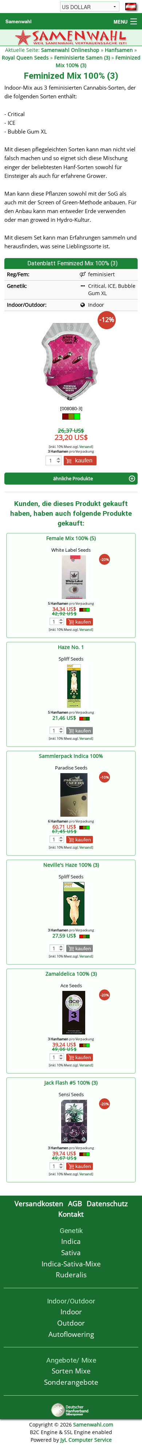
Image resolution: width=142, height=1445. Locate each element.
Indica (71, 1241)
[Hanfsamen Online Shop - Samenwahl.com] (71, 36)
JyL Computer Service (86, 1439)
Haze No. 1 (71, 647)
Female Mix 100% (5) (71, 538)
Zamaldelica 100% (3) (71, 973)
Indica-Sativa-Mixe (71, 1264)
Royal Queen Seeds (25, 57)
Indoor (71, 1312)
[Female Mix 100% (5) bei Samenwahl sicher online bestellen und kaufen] (74, 576)
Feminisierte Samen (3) (82, 57)
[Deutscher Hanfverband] (71, 1409)
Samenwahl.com (93, 1424)
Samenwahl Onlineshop (70, 49)
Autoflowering (71, 1334)
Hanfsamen (119, 49)
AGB (75, 1203)
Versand (85, 446)
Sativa (71, 1252)
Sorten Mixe (71, 1371)
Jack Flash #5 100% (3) (71, 1082)
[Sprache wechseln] (130, 6)
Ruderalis (71, 1274)
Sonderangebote (71, 1382)
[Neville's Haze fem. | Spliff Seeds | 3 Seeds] (74, 903)
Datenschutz (107, 1203)
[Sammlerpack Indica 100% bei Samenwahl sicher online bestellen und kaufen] (74, 794)
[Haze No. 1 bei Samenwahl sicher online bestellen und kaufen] (74, 685)
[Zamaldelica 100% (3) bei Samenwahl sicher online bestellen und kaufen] (74, 1012)
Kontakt (71, 1214)
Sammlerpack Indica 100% (71, 755)
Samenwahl (18, 21)
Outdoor (71, 1323)
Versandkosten (39, 1203)
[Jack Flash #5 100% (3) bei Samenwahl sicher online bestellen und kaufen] (74, 1121)
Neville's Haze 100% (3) (71, 864)
